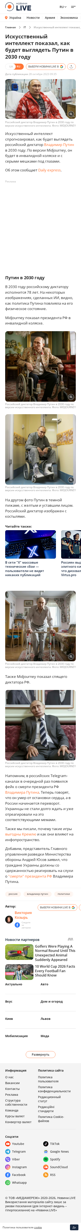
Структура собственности (16, 1102)
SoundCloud (59, 1167)
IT (25, 27)
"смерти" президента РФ (30, 876)
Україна (15, 18)
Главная (10, 27)
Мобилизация (16, 1036)
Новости (33, 17)
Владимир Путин (59, 144)
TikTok (55, 1144)
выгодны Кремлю (20, 834)
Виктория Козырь (23, 915)
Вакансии (12, 1083)
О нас (9, 1077)
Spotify (55, 1159)
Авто (44, 984)
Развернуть (40, 1054)
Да (74, 1227)
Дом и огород (52, 1001)
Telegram (19, 1151)
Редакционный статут (49, 1099)
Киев (9, 1019)
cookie (38, 1227)
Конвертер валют (18, 1122)
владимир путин (37, 894)
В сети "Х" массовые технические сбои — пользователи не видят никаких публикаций (24, 568)
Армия (50, 17)
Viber (16, 1159)
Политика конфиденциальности (54, 1089)
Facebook (19, 1175)
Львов (46, 1019)
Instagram (19, 1167)
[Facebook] (17, 925)
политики (64, 894)
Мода (45, 1036)
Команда (11, 1110)
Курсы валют (15, 1116)
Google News (59, 1151)
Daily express (49, 170)
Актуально (13, 984)
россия (13, 894)
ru (62, 7)
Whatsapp (19, 1182)
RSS (53, 1175)
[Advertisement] (40, 225)
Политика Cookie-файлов (51, 1119)
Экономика (69, 17)
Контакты (12, 1089)
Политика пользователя (48, 1079)
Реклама (11, 1094)
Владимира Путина (22, 792)
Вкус (8, 1001)
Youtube (18, 1144)
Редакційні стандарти (46, 1109)
